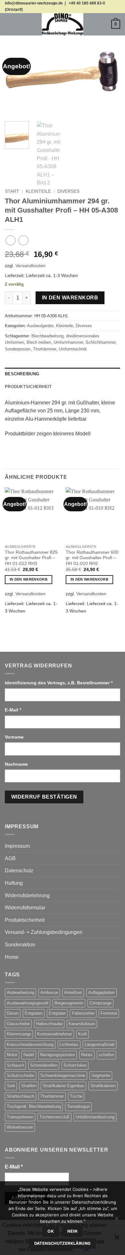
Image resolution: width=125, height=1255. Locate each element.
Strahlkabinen (103, 1085)
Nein (72, 1231)
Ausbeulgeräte (40, 325)
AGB (10, 858)
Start (12, 191)
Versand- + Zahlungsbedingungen (43, 932)
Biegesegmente (68, 1003)
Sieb (11, 1085)
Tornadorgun (78, 1106)
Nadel (28, 1054)
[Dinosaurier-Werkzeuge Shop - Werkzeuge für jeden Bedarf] (62, 24)
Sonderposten (17, 349)
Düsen (13, 1013)
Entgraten (34, 1013)
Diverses (68, 191)
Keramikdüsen (82, 1023)
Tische (76, 1096)
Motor (12, 1054)
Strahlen (29, 1085)
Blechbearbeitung (47, 336)
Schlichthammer (100, 342)
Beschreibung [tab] (22, 374)
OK (50, 1231)
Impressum (17, 846)
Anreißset (73, 992)
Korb (82, 1034)
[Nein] (116, 1220)
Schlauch (15, 1065)
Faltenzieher (83, 1013)
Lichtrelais (69, 1044)
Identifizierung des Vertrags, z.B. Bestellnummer (59, 682)
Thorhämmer (44, 349)
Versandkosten (30, 265)
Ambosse (49, 992)
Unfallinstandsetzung (95, 1117)
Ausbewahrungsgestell (27, 1003)
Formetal (109, 1013)
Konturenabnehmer (54, 1034)
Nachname (17, 764)
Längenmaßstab (99, 1044)
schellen (106, 1054)
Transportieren (20, 1117)
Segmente (100, 1075)
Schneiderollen (43, 1065)
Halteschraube (49, 1023)
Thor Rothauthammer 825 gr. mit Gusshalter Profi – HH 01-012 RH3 (31, 558)
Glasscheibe (18, 1023)
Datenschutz (19, 870)
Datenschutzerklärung (62, 1243)
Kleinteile (38, 191)
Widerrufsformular (25, 907)
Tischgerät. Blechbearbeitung (34, 1106)
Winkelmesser (20, 1127)
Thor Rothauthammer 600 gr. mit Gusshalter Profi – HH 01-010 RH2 (92, 558)
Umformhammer (68, 342)
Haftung (14, 883)
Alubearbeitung (20, 992)
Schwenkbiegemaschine (62, 1075)
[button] (9, 24)
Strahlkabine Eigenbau (63, 1085)
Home (12, 957)
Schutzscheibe (20, 1075)
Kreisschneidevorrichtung (30, 1044)
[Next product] (10, 240)
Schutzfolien (75, 1065)
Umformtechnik (73, 349)
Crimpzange (100, 1003)
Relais (87, 1054)
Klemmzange (19, 1034)
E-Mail (13, 709)
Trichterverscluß (54, 1117)
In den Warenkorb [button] (28, 579)
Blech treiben (39, 342)
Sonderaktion (20, 944)
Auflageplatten (101, 992)
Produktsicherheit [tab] (28, 386)
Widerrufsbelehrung (27, 895)
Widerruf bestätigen (44, 797)
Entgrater (57, 1013)
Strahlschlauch (20, 1096)
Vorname (15, 737)
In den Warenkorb (70, 297)
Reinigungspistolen (57, 1054)
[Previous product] (23, 240)
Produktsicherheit (25, 920)
